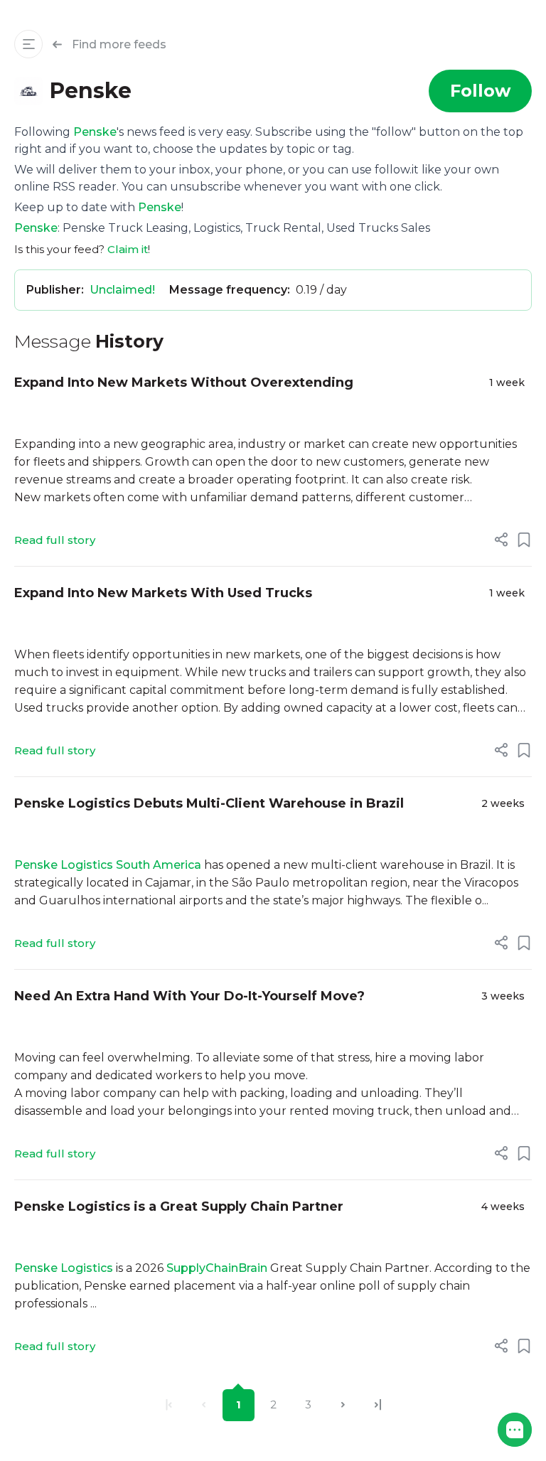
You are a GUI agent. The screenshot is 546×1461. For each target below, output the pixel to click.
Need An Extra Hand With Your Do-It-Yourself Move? (189, 996)
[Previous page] (204, 1405)
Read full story (54, 540)
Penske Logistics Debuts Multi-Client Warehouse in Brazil (209, 803)
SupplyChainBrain (216, 1268)
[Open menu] (28, 44)
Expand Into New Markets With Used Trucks (163, 593)
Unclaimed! (122, 289)
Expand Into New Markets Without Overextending (183, 382)
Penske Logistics (63, 1268)
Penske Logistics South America (107, 865)
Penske (95, 132)
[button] (515, 1430)
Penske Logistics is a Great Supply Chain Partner (178, 1206)
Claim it (127, 249)
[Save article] (524, 539)
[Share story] (501, 539)
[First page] (169, 1405)
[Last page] (378, 1405)
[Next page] (343, 1405)
